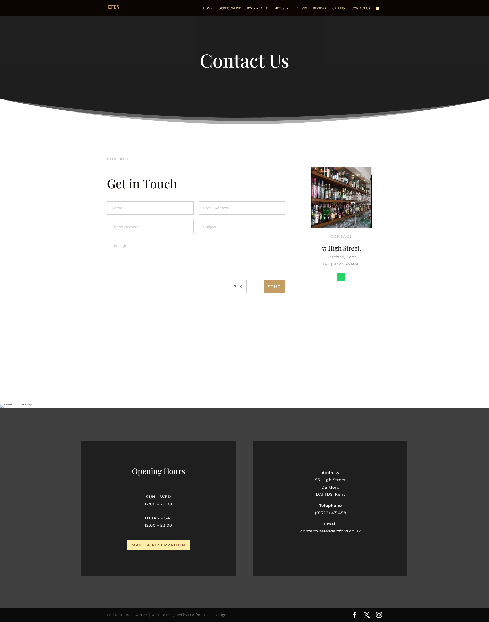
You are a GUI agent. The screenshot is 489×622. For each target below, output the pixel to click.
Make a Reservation (158, 545)
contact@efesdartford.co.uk (330, 531)
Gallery (338, 8)
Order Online (230, 8)
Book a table (257, 8)
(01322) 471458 (330, 512)
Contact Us (361, 8)
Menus (279, 8)
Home (207, 8)
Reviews (319, 8)
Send (274, 286)
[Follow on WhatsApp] (341, 277)
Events (301, 8)
